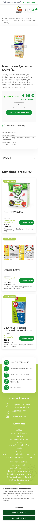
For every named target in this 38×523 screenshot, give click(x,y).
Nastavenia (19, 507)
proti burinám (15, 21)
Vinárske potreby (19, 465)
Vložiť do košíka (26, 222)
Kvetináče (19, 451)
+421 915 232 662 (28, 2)
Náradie (19, 448)
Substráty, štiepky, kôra (19, 445)
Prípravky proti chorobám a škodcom (22, 137)
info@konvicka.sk (19, 416)
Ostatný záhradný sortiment (19, 477)
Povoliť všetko (19, 518)
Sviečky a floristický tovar (19, 480)
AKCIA (19, 430)
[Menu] (3, 10)
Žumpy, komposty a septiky (19, 471)
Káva (19, 483)
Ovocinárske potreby (19, 462)
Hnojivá (19, 442)
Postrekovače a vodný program (19, 457)
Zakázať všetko (19, 512)
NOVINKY (19, 436)
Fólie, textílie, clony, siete (19, 468)
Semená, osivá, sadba (19, 439)
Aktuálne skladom (19, 433)
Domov (7, 18)
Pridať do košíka (21, 112)
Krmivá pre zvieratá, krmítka (19, 474)
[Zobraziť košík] (33, 10)
